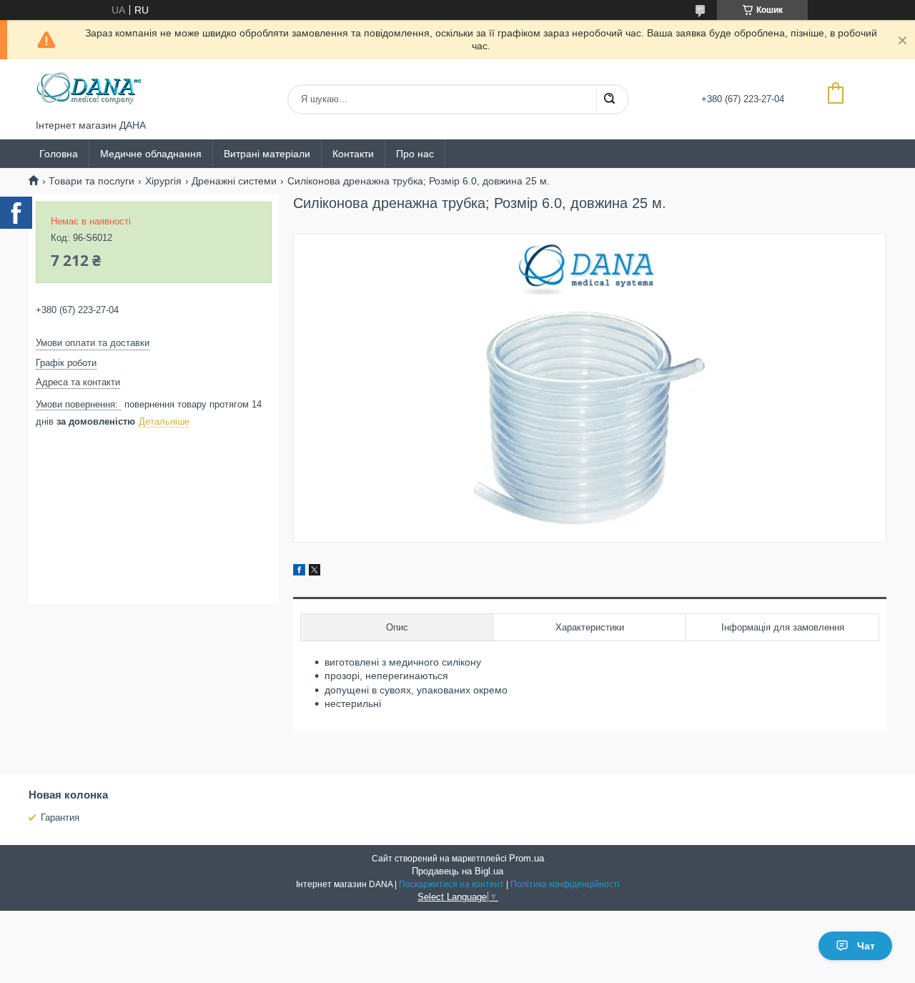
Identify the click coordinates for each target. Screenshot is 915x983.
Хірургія (163, 181)
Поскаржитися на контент (451, 884)
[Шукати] (609, 99)
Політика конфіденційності (565, 884)
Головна (58, 153)
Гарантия (60, 817)
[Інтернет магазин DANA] (89, 89)
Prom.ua (526, 858)
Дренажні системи (234, 181)
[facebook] (299, 572)
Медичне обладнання (151, 153)
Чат (866, 946)
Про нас (415, 153)
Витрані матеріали (267, 153)
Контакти (353, 153)
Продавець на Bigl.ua (457, 871)
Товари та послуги (91, 181)
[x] (314, 572)
